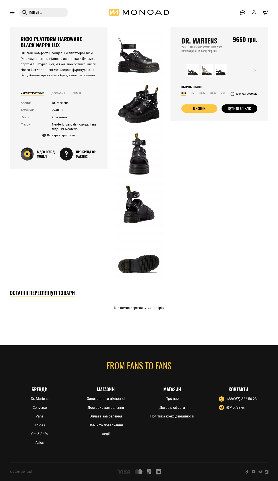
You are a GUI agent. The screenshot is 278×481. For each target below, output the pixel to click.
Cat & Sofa (39, 434)
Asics (39, 443)
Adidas (39, 425)
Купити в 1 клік (239, 108)
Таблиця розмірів (246, 93)
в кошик (199, 108)
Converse (40, 408)
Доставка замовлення (106, 408)
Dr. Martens (199, 40)
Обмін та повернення (106, 425)
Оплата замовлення (105, 416)
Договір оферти (172, 408)
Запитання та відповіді (106, 399)
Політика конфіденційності (172, 416)
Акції (106, 434)
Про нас (172, 399)
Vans (39, 416)
